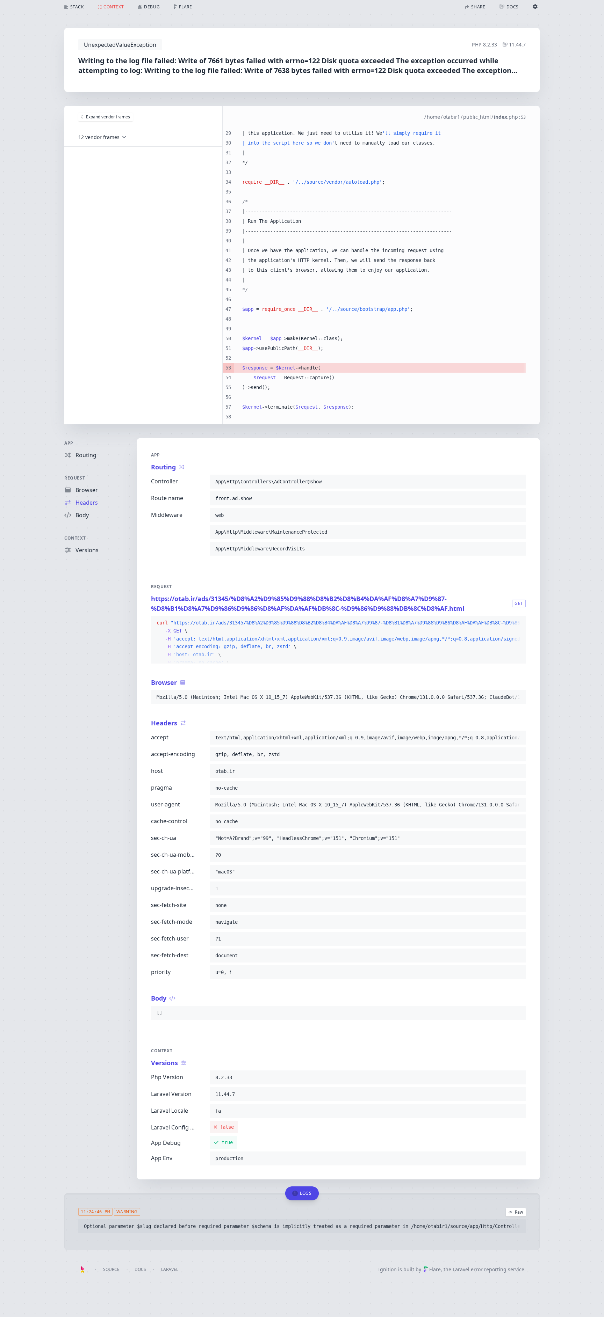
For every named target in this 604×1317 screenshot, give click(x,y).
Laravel (169, 1269)
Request (74, 478)
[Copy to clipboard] (517, 481)
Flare (435, 1269)
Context (75, 538)
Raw (519, 1212)
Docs (140, 1269)
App (68, 443)
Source (111, 1269)
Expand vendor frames (108, 117)
